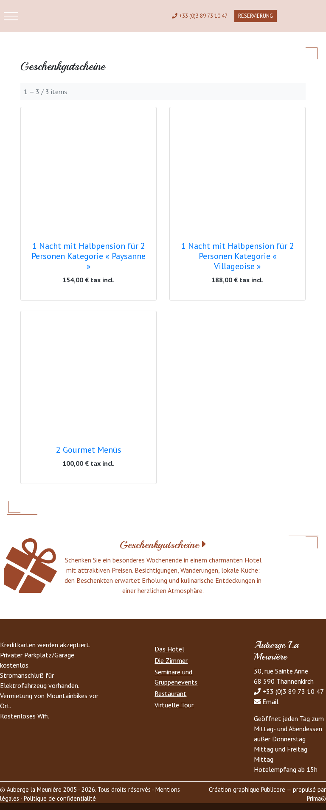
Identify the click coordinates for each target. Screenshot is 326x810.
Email (270, 701)
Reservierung (255, 15)
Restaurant (170, 693)
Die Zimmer (171, 660)
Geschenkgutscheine (159, 544)
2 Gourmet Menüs (88, 450)
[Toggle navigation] (11, 16)
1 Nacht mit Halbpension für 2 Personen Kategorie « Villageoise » (237, 256)
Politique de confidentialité (60, 798)
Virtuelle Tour (174, 705)
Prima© (316, 798)
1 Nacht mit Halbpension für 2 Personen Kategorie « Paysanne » (88, 256)
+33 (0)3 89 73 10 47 (203, 15)
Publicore (273, 789)
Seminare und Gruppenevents (176, 677)
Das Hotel (169, 649)
